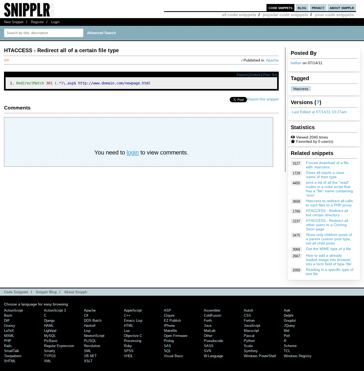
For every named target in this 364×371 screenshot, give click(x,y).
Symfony (251, 351)
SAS (167, 346)
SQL (167, 351)
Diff (6, 321)
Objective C (133, 336)
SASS (208, 346)
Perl (287, 336)
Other (208, 336)
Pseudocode (213, 341)
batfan (296, 63)
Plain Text (270, 74)
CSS (247, 315)
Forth (208, 321)
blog (302, 7)
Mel (286, 331)
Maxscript (251, 331)
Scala (248, 346)
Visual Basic (173, 356)
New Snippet (13, 22)
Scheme (290, 346)
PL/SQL (90, 341)
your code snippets (334, 15)
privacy (318, 7)
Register (37, 22)
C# (86, 315)
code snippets (280, 7)
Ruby (128, 346)
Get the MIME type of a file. (329, 249)
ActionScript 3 (55, 310)
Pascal (249, 336)
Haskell (89, 326)
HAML (49, 326)
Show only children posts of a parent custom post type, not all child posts (329, 239)
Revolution (92, 346)
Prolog (169, 341)
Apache (272, 60)
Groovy (9, 326)
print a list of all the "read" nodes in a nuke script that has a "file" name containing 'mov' (329, 188)
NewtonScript (94, 336)
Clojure (169, 315)
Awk (287, 310)
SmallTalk (11, 351)
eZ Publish (172, 321)
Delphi (288, 315)
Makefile (170, 331)
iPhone (169, 326)
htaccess (300, 89)
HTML (128, 326)
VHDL (128, 356)
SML (87, 351)
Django (49, 321)
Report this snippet (263, 99)
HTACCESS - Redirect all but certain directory (327, 213)
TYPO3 (49, 356)
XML (47, 361)
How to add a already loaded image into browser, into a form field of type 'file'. (329, 259)
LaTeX (9, 331)
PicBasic (51, 341)
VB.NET (90, 356)
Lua (127, 331)
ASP (167, 310)
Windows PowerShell (260, 356)
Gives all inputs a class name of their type (325, 174)
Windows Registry (298, 356)
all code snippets (239, 15)
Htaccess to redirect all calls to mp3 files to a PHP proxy (329, 203)
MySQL (50, 336)
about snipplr (342, 7)
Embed (255, 74)
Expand (242, 74)
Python (249, 341)
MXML (9, 336)
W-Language (213, 356)
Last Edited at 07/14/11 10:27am (319, 112)
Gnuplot (290, 321)
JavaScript (252, 326)
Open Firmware (175, 336)
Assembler (212, 310)
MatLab (209, 331)
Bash (8, 315)
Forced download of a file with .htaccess (327, 165)
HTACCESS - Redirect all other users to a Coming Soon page (327, 224)
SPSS (129, 351)
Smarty (49, 351)
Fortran (249, 321)
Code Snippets (16, 292)
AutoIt (248, 310)
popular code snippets (285, 15)
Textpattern (12, 356)
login (133, 152)
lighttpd (50, 331)
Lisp (87, 331)
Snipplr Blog (46, 292)
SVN (207, 351)
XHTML (10, 361)
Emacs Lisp (133, 321)
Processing (132, 341)
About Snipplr (75, 292)
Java (207, 326)
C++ (127, 315)
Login (55, 22)
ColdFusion (212, 315)
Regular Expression (59, 346)
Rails (8, 346)
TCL (287, 351)
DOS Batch (93, 321)
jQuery (289, 326)
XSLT (88, 361)
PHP (7, 341)
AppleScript (133, 310)
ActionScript (13, 310)
